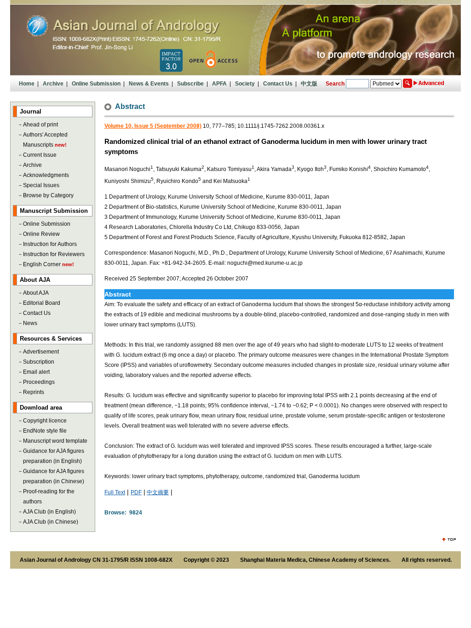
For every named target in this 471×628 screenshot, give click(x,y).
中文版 (309, 83)
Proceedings (39, 382)
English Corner (42, 264)
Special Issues (41, 185)
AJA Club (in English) (49, 511)
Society (245, 83)
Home (26, 83)
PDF (136, 492)
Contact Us (278, 83)
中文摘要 (158, 492)
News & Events (149, 83)
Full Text (114, 492)
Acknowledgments (46, 175)
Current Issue (40, 155)
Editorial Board (41, 303)
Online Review (41, 234)
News (30, 323)
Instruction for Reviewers (54, 254)
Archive (53, 83)
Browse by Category (48, 195)
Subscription (38, 362)
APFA (219, 83)
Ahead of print (40, 124)
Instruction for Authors (50, 244)
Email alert (36, 372)
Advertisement (41, 351)
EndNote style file (45, 431)
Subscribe (190, 83)
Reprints (33, 392)
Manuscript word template (55, 441)
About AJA (36, 293)
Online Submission (96, 83)
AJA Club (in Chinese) (50, 522)
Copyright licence (45, 420)
